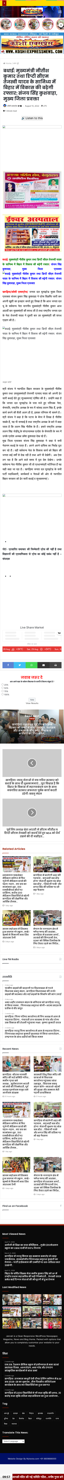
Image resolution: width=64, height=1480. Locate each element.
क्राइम (15, 1413)
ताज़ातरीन (50, 1413)
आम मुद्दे (16, 63)
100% (6, 694)
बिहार (30, 1418)
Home (8, 63)
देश (13, 1418)
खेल (23, 1413)
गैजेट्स (31, 1413)
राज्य (57, 1418)
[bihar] (32, 12)
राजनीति (48, 1418)
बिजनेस (21, 1418)
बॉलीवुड (38, 1418)
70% (6, 691)
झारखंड (40, 1413)
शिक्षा (5, 1424)
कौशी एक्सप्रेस (12, 106)
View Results (32, 703)
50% (6, 688)
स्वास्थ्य (14, 1424)
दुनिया (6, 1418)
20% (6, 685)
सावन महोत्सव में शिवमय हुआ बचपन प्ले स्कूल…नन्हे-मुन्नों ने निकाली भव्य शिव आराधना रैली (16, 933)
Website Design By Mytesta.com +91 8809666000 (32, 1458)
